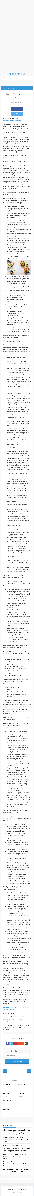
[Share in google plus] (15, 1043)
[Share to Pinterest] (19, 1043)
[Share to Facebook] (17, 109)
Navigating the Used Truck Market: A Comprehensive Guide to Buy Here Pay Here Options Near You (16, 1156)
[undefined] (9, 1087)
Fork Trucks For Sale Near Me (12, 1145)
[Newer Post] (5, 1071)
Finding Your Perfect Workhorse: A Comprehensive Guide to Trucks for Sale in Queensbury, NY (16, 1164)
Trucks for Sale (22, 1190)
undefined (6, 1093)
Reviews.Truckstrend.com (12, 121)
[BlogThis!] (22, 1043)
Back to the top (17, 1192)
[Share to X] (17, 114)
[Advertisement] (17, 17)
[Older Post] (29, 1071)
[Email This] (26, 1043)
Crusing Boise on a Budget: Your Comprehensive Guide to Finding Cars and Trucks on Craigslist (16, 1139)
